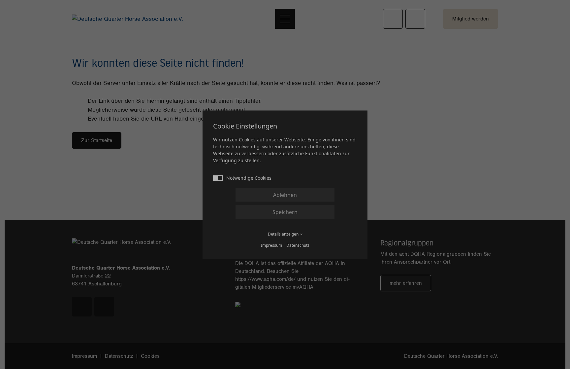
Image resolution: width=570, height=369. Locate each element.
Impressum (271, 245)
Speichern (285, 211)
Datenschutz (297, 245)
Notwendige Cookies (248, 177)
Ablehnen (285, 194)
